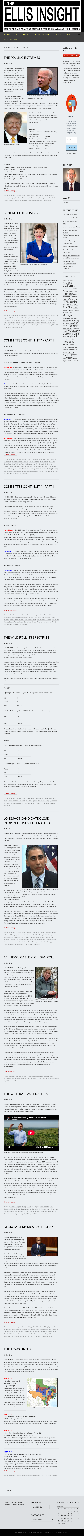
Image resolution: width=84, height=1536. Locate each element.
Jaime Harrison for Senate (44, 320)
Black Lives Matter (35, 318)
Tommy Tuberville (44, 471)
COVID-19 (11, 320)
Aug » (64, 1523)
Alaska (71, 280)
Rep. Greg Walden (14, 464)
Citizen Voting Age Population (48, 1327)
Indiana (70, 305)
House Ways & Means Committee (22, 617)
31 (71, 1520)
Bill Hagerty (13, 935)
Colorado (66, 289)
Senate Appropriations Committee (20, 622)
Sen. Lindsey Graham (16, 325)
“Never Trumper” (50, 932)
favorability (31, 320)
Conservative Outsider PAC (27, 935)
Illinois (65, 305)
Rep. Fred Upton (48, 1078)
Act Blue (6, 935)
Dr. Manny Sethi (41, 935)
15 (65, 1516)
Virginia (70, 358)
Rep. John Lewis (50, 1334)
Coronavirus (14, 315)
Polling (24, 195)
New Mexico (76, 328)
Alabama (66, 280)
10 (71, 1513)
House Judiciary (34, 461)
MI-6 (22, 1078)
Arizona (51, 195)
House (24, 459)
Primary (34, 459)
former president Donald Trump (70, 296)
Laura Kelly (50, 1209)
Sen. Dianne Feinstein (37, 466)
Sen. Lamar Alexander (37, 939)
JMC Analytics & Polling (21, 937)
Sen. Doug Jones (50, 466)
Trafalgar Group (46, 942)
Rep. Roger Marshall (44, 1211)
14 (62, 1516)
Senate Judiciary (32, 471)
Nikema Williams (35, 1331)
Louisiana (71, 310)
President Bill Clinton (10, 1334)
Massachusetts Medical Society (40, 937)
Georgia (11, 198)
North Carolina (33, 198)
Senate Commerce (20, 471)
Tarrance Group (50, 939)
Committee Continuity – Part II (29, 340)
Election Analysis (15, 195)
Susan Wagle (14, 1214)
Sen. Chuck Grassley (17, 619)
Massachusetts (67, 313)
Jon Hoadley (16, 1078)
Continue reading (10, 191)
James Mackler (8, 937)
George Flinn (52, 935)
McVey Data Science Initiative (30, 322)
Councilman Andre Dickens (12, 1329)
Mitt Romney (73, 320)
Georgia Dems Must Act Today (28, 1227)
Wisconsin (16, 200)
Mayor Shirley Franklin (21, 1331)
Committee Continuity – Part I (29, 486)
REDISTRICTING (42, 35)
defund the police (21, 320)
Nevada (73, 323)
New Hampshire (71, 325)
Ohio (76, 333)
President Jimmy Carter (25, 1334)
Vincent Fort (18, 1336)
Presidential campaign (34, 195)
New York (68, 331)
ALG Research (13, 318)
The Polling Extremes (22, 57)
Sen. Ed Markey (9, 469)
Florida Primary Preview (70, 246)
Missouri (65, 320)
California (69, 285)
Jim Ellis (36, 200)
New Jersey (67, 328)
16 (68, 1516)
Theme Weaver (63, 1532)
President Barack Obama (49, 1331)
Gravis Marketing (44, 1076)
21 (62, 1518)
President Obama (70, 339)
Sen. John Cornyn (30, 619)
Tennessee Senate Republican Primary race (26, 942)
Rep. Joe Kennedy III (39, 464)
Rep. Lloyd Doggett (40, 617)
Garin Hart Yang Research (16, 801)
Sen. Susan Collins (30, 325)
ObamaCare (14, 939)
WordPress (37, 1532)
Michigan (25, 198)
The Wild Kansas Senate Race (27, 1094)
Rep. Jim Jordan (26, 464)
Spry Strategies (16, 803)
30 (68, 1520)
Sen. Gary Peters (20, 469)
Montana (66, 323)
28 (62, 1520)
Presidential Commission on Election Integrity (21, 1211)
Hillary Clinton (70, 302)
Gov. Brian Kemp (33, 1329)
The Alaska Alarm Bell (70, 214)
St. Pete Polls (26, 803)
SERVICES (68, 35)
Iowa (75, 304)
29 (65, 1520)
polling (35, 801)
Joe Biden (18, 198)
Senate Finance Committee (40, 622)
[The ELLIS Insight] (42, 16)
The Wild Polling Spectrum (26, 637)
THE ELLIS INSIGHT (22, 35)
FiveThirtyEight (73, 291)
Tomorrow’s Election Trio (71, 218)
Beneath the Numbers (22, 213)
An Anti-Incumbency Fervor (71, 227)
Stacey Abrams (8, 1336)
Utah (64, 358)
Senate (53, 315)
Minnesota (66, 318)
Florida (6, 198)
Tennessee (7, 942)
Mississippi (74, 318)
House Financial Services (20, 461)
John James (44, 461)
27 (59, 1520)
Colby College (46, 318)
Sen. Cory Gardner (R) (21, 466)
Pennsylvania (43, 198)
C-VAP (36, 1327)
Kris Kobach (42, 1209)
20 (59, 1518)
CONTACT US (10, 39)
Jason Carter (44, 1329)
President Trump (46, 322)
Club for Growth (15, 1209)
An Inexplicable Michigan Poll (29, 957)
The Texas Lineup (17, 1349)
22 (65, 1518)
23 (68, 1518)
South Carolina (42, 325)
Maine (18, 322)
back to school (23, 318)
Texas (10, 200)
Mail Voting (11, 322)
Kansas (34, 1209)
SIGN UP (57, 35)
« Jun (59, 1523)
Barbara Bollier (44, 1207)
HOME (7, 35)
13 (59, 1516)
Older (8, 1490)
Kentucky (65, 310)
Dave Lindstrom (26, 1209)
